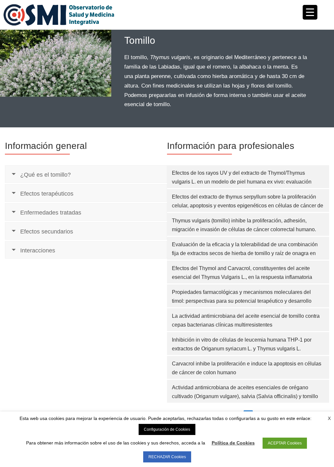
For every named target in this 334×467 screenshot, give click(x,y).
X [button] (329, 418)
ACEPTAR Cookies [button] (285, 443)
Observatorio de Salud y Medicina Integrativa (85, 14)
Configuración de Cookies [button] (167, 429)
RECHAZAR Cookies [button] (167, 457)
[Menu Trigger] (310, 12)
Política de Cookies (233, 442)
